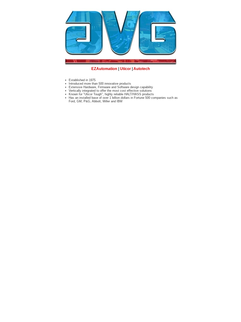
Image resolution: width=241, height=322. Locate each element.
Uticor (125, 69)
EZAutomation (104, 69)
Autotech (141, 69)
